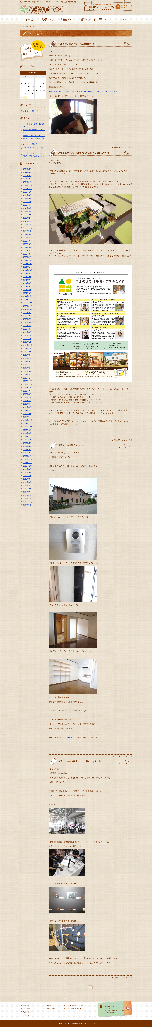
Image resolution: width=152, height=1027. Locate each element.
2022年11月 (27, 228)
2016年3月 (27, 489)
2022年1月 (27, 260)
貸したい (85, 19)
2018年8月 (27, 394)
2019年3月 (27, 371)
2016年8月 (27, 472)
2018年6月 (27, 401)
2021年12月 (27, 264)
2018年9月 (27, 391)
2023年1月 (27, 221)
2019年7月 (27, 358)
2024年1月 (27, 182)
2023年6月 (27, 205)
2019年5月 (27, 365)
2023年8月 (27, 198)
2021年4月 (27, 290)
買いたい (66, 19)
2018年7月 (27, 397)
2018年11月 (27, 384)
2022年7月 (27, 241)
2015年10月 (27, 505)
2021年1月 (27, 300)
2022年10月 (27, 231)
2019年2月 (27, 375)
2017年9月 (27, 430)
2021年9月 (27, 273)
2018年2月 (27, 414)
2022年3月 (27, 254)
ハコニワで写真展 (30, 144)
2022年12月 (27, 224)
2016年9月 (27, 469)
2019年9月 (27, 352)
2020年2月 (27, 335)
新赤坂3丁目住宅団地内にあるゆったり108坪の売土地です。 (34, 138)
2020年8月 (27, 316)
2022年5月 (27, 247)
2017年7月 (27, 437)
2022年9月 (27, 234)
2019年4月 (27, 368)
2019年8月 (27, 355)
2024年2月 (27, 179)
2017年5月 (27, 443)
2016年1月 (27, 495)
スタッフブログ (50, 1009)
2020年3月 (27, 332)
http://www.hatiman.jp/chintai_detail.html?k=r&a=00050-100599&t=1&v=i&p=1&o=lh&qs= (83, 91)
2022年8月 (27, 238)
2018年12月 (27, 381)
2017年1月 (27, 456)
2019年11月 (27, 345)
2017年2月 (27, 453)
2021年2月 (27, 296)
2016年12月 (27, 459)
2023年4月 (27, 211)
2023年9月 (27, 195)
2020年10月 (27, 309)
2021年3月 (27, 293)
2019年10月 (27, 348)
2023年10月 (27, 192)
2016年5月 (27, 482)
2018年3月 (27, 410)
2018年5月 (27, 404)
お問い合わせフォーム (74, 1009)
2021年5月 (27, 287)
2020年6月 (27, 322)
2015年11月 (27, 502)
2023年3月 (27, 215)
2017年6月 (27, 440)
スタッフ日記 (28, 111)
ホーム (29, 19)
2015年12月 (27, 498)
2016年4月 (27, 485)
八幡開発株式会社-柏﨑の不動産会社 (41, 9)
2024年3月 (27, 176)
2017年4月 (27, 446)
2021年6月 (27, 283)
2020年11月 (27, 306)
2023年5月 (27, 208)
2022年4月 (27, 251)
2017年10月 (27, 427)
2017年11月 (27, 424)
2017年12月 (27, 420)
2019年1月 (27, 378)
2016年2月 (27, 492)
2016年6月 (27, 479)
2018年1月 (27, 417)
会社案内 (122, 19)
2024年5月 (27, 169)
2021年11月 (27, 267)
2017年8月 (27, 433)
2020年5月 (27, 326)
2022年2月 (27, 257)
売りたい (104, 19)
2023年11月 (27, 189)
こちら (68, 737)
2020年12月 (27, 303)
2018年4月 (27, 407)
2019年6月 (27, 361)
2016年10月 (27, 466)
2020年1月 (27, 339)
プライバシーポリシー (74, 1005)
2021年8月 (27, 277)
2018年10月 (27, 388)
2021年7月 (27, 280)
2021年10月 (27, 270)
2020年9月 (27, 313)
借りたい (47, 19)
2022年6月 (27, 244)
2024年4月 (27, 172)
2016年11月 (27, 463)
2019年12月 (27, 342)
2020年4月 (27, 329)
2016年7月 (27, 476)
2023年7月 (27, 202)
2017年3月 (27, 450)
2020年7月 (27, 319)
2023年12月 (27, 185)
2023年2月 (27, 218)
